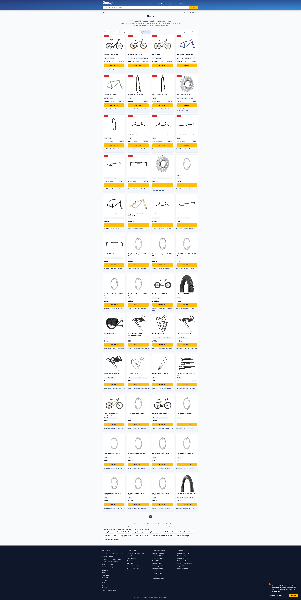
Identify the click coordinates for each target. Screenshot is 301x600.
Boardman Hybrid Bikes (158, 553)
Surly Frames (183, 69)
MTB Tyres (191, 308)
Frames (189, 69)
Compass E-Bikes (181, 566)
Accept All (293, 595)
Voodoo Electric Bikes (157, 568)
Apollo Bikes (130, 563)
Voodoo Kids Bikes (157, 571)
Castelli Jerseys (131, 571)
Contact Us (105, 570)
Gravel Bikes (144, 69)
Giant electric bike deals (133, 560)
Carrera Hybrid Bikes (157, 555)
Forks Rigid (143, 108)
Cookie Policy (105, 577)
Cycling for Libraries (107, 587)
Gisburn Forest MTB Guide (109, 590)
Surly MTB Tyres (184, 308)
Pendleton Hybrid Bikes (158, 566)
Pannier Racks (145, 348)
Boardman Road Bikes (182, 558)
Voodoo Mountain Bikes (158, 578)
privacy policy (277, 587)
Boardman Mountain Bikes (183, 553)
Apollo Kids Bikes (131, 558)
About (103, 572)
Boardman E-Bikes (181, 555)
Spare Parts (168, 388)
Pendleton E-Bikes (156, 563)
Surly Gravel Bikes (136, 69)
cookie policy (293, 585)
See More (110, 556)
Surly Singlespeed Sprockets (187, 108)
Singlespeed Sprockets (182, 110)
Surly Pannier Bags (111, 348)
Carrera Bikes (130, 555)
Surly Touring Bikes (112, 69)
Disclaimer (279, 595)
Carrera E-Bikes (156, 560)
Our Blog (104, 582)
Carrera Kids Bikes (157, 573)
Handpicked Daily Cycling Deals (135, 553)
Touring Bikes (121, 69)
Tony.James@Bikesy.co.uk (109, 567)
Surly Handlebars (136, 148)
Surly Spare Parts (160, 388)
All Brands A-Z (106, 585)
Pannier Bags (120, 348)
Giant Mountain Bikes (182, 560)
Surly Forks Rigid (136, 108)
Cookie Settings (272, 595)
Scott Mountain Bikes (157, 576)
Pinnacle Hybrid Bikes (182, 568)
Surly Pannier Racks (136, 348)
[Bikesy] (108, 3)
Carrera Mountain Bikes (158, 558)
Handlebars (144, 148)
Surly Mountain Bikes (161, 308)
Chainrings (191, 188)
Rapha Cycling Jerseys (133, 568)
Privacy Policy (105, 575)
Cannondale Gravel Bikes (133, 566)
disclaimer (276, 591)
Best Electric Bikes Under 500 (184, 563)
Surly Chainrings (184, 188)
